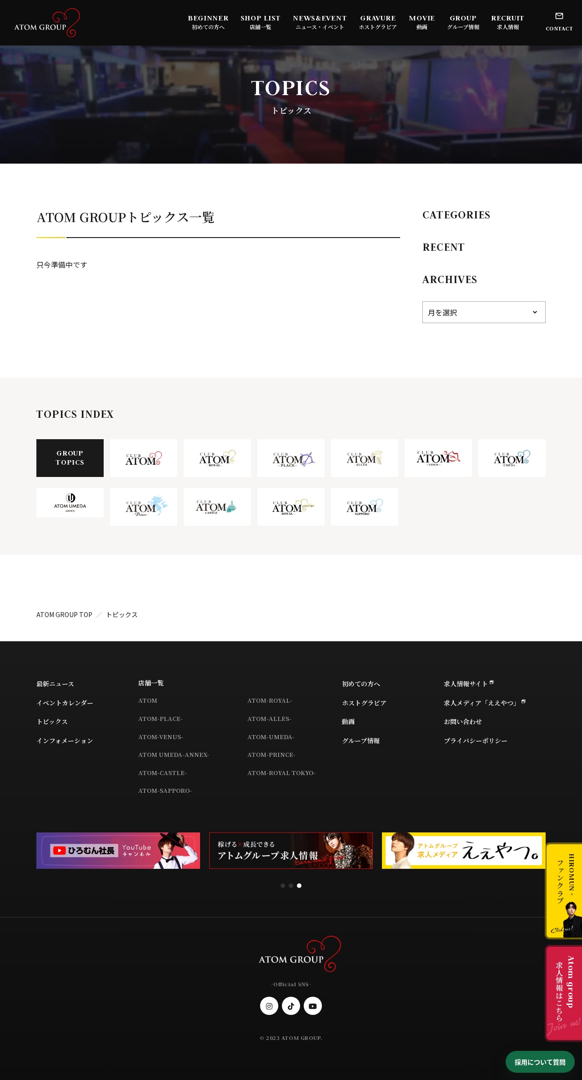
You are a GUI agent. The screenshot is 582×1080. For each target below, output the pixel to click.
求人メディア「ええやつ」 (482, 702)
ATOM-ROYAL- (269, 700)
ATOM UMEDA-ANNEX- (173, 754)
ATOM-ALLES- (269, 718)
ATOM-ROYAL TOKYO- (281, 772)
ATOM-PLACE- (160, 718)
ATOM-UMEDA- (271, 736)
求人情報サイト (466, 683)
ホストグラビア (378, 26)
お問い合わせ (463, 721)
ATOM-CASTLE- (162, 772)
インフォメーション (64, 740)
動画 (421, 26)
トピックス (52, 721)
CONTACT (559, 28)
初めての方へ (208, 26)
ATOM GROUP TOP (64, 614)
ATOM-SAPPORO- (165, 790)
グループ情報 (463, 26)
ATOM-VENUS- (160, 736)
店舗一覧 (151, 682)
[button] (283, 885)
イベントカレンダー (64, 702)
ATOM (147, 700)
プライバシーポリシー (475, 740)
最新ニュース (55, 683)
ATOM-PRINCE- (271, 754)
